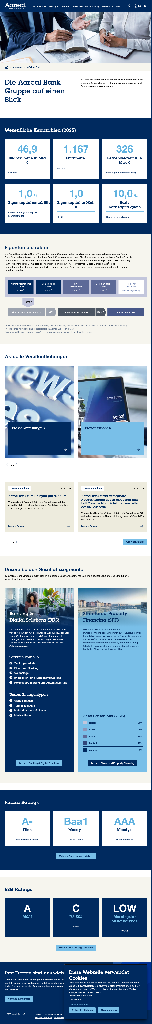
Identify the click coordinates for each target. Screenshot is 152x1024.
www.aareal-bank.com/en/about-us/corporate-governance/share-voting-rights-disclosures (49, 332)
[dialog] (105, 991)
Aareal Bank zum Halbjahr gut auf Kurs (39, 507)
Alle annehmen (109, 1010)
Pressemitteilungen (39, 412)
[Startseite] (7, 67)
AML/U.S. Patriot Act (43, 1017)
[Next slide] (16, 464)
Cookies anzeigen (78, 1004)
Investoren (18, 67)
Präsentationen (112, 412)
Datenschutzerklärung (80, 995)
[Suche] (129, 6)
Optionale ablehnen (82, 1010)
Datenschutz (59, 1017)
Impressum (75, 998)
